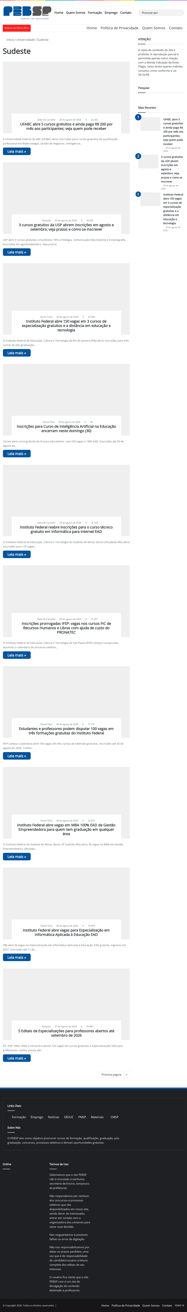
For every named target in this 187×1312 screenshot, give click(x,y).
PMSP (82, 1117)
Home (58, 12)
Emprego (111, 12)
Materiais (97, 1117)
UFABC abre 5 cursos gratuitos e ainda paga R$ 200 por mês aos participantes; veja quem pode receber (66, 126)
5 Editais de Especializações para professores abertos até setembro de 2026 (66, 1033)
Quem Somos (75, 12)
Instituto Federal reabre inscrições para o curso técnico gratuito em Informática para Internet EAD (66, 529)
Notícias (53, 1117)
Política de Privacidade (119, 27)
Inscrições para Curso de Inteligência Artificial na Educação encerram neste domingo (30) (66, 428)
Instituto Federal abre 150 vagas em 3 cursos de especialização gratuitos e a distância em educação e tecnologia (66, 325)
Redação (46, 220)
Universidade (25, 39)
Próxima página (111, 1074)
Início (10, 39)
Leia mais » (16, 151)
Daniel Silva (49, 421)
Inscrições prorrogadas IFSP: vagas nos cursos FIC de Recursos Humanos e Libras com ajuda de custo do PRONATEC (66, 628)
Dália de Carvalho (46, 119)
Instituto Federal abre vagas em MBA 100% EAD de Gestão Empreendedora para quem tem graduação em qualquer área (66, 829)
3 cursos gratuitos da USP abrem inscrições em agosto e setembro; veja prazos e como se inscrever (66, 227)
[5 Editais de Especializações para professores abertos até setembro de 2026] (66, 1004)
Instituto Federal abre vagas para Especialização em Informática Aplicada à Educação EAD (66, 932)
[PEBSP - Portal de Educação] (27, 12)
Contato (125, 12)
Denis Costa (46, 316)
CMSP (115, 1117)
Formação (95, 12)
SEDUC (69, 1117)
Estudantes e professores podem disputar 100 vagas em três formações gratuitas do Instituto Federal (66, 730)
